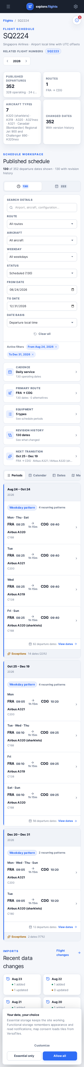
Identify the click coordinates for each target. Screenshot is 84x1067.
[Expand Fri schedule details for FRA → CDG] (42, 766)
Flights (8, 20)
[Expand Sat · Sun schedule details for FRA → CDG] (42, 797)
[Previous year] (7, 61)
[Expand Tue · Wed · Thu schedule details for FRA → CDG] (42, 735)
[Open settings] (75, 6)
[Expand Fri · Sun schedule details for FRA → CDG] (42, 620)
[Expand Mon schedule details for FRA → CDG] (42, 704)
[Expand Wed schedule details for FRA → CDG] (42, 589)
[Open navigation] (8, 6)
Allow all (60, 1056)
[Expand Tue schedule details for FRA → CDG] (42, 558)
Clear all (45, 334)
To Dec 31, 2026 (19, 354)
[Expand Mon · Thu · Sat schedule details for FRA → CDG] (42, 527)
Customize (42, 1045)
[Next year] (26, 61)
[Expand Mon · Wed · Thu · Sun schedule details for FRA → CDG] (42, 872)
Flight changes (62, 953)
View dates (65, 644)
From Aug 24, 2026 (41, 346)
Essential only (24, 1056)
